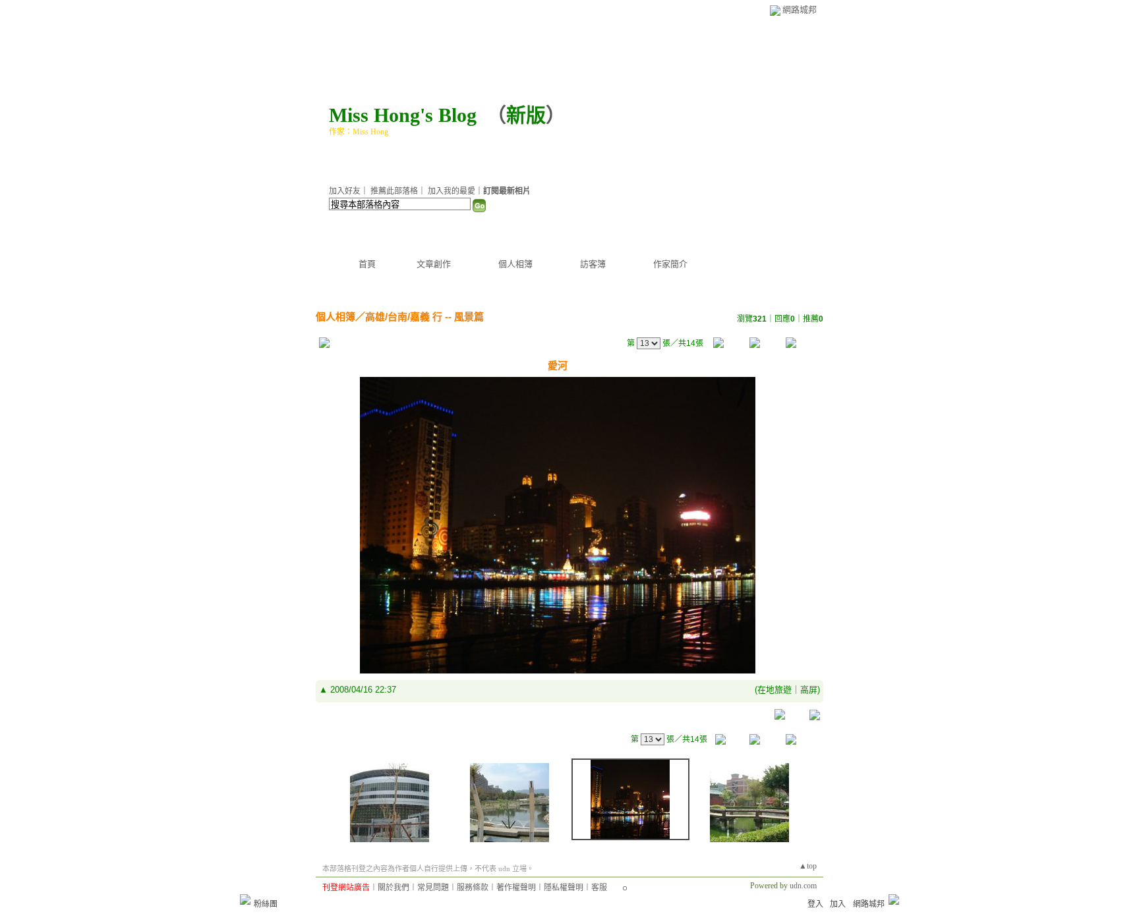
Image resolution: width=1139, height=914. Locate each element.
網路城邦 (799, 9)
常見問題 (433, 887)
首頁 (367, 264)
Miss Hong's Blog (403, 115)
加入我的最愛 (451, 191)
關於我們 (393, 887)
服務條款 (472, 887)
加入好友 (345, 191)
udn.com (803, 885)
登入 (815, 904)
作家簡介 (670, 264)
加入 (838, 904)
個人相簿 (515, 264)
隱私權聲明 (563, 887)
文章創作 (434, 264)
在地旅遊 (774, 690)
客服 (599, 887)
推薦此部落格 (394, 191)
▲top (808, 866)
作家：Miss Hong (358, 131)
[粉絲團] (245, 899)
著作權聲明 (516, 887)
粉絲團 (265, 904)
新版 (526, 115)
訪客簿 (593, 264)
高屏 (808, 690)
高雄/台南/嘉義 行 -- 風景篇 (424, 316)
